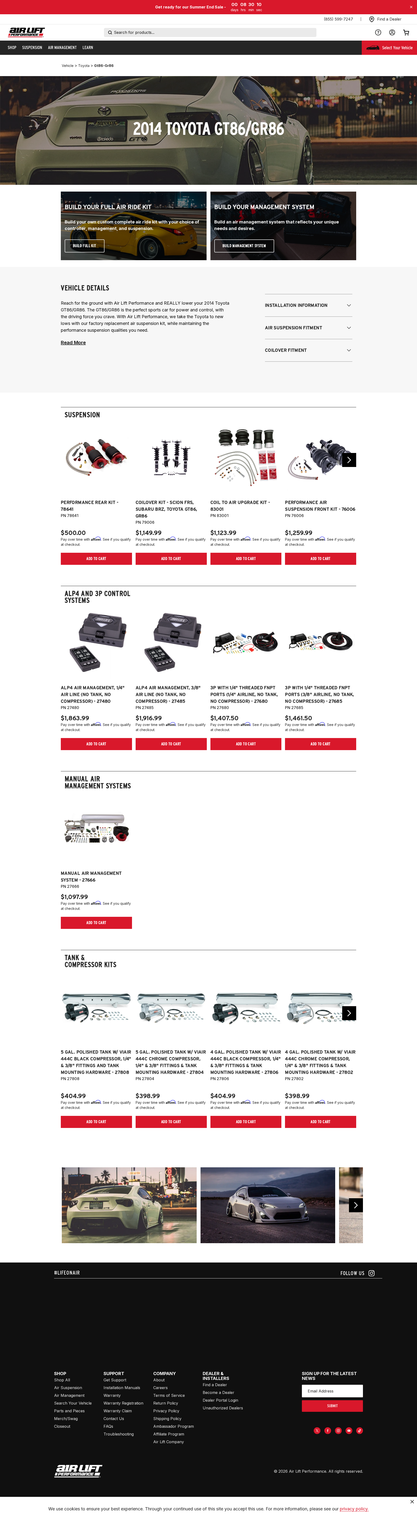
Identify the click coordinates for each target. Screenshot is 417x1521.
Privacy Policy (166, 1410)
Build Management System (244, 246)
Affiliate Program (168, 1434)
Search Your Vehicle (73, 1403)
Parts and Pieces (69, 1410)
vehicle (68, 66)
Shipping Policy (167, 1418)
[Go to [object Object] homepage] (78, 1471)
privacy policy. (354, 1508)
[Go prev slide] (68, 460)
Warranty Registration (123, 1403)
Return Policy (165, 1403)
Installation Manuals (122, 1387)
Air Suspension (68, 1387)
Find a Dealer (215, 1384)
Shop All (62, 1380)
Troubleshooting (119, 1434)
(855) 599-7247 (338, 19)
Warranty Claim (118, 1410)
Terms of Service (169, 1395)
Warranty (112, 1395)
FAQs (108, 1426)
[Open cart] (406, 32)
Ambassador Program (173, 1426)
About (159, 1380)
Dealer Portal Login (220, 1400)
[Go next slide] (349, 460)
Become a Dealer (218, 1392)
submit (332, 1406)
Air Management (69, 1395)
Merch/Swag (66, 1418)
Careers (160, 1387)
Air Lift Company (168, 1441)
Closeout (62, 1426)
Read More (73, 342)
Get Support (115, 1380)
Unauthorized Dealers (223, 1408)
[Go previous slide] (356, 1205)
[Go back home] (26, 32)
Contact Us (114, 1418)
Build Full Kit (84, 246)
